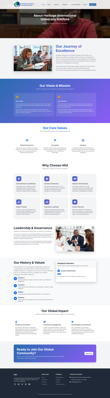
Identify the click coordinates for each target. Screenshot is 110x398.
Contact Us (44, 384)
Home (43, 4)
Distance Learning (60, 384)
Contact (85, 4)
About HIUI (44, 379)
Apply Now (92, 4)
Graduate (58, 379)
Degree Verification (75, 4)
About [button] (49, 4)
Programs (44, 382)
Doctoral (58, 382)
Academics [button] (65, 4)
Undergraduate (59, 377)
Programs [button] (56, 4)
